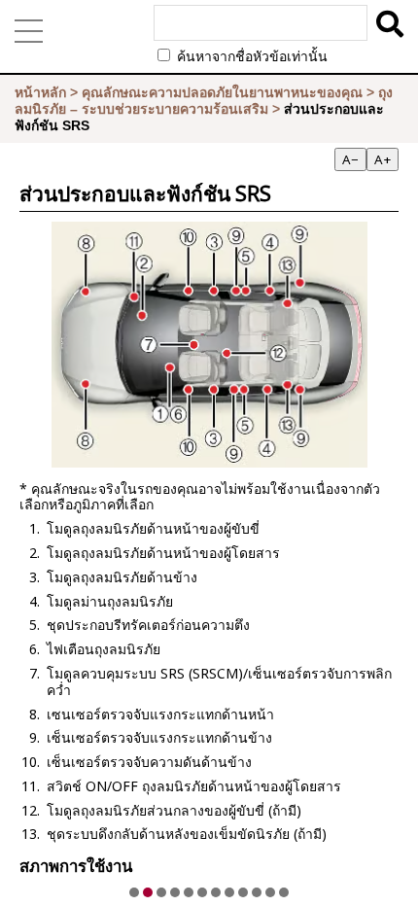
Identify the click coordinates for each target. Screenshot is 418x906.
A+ (382, 159)
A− (350, 159)
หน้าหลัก (40, 92)
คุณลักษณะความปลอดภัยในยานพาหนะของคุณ (222, 92)
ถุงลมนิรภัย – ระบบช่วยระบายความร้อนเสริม (204, 101)
